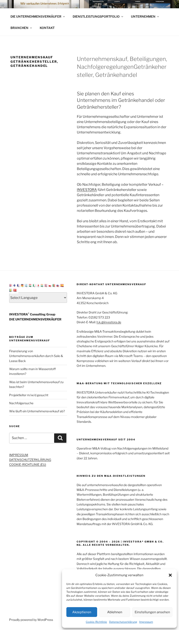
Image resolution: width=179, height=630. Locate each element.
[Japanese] (39, 285)
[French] (19, 285)
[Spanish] (62, 285)
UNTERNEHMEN (143, 16)
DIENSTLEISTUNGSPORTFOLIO (96, 16)
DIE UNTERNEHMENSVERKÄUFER (35, 16)
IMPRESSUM (18, 455)
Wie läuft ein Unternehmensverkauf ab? (37, 411)
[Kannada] (43, 285)
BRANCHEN (19, 28)
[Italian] (35, 285)
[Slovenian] (58, 285)
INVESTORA (87, 190)
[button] (170, 575)
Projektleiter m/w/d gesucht (28, 395)
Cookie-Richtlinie (96, 621)
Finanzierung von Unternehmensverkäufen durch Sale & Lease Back (36, 356)
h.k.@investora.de (108, 322)
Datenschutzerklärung (123, 621)
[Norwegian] (46, 285)
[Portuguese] (54, 285)
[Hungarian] (31, 285)
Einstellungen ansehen (152, 612)
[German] (23, 285)
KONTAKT (47, 28)
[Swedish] (11, 290)
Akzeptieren (81, 612)
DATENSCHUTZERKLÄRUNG (30, 460)
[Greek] (27, 285)
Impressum (146, 621)
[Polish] (50, 285)
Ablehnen (114, 612)
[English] (11, 285)
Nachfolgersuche (21, 403)
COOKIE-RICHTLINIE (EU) (27, 464)
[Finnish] (15, 285)
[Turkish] (15, 290)
